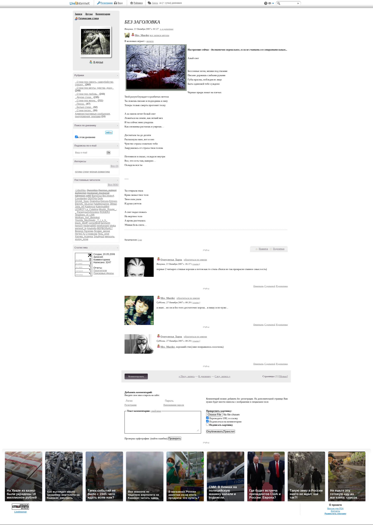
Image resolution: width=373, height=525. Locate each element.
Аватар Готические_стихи (95, 41)
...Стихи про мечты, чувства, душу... (94, 88)
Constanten (81, 198)
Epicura (104, 201)
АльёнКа (92, 228)
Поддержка (265, 3)
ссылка (195, 263)
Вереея (79, 231)
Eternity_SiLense (84, 204)
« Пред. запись (187, 376)
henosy (79, 225)
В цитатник (282, 286)
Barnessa (97, 195)
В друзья (98, 62)
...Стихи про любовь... (87, 94)
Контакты (335, 511)
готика (78, 171)
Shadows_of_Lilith (85, 214)
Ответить (258, 286)
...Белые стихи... (84, 107)
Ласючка (88, 231)
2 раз (140, 240)
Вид (271, 3)
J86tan (113, 204)
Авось (155, 3)
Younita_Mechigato (85, 220)
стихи (86, 171)
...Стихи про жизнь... (86, 100)
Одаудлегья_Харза (171, 259)
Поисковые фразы (103, 273)
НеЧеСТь (80, 233)
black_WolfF (81, 223)
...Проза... (80, 104)
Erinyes (113, 201)
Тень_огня (103, 233)
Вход (120, 3)
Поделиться (278, 248)
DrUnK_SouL (82, 201)
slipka (113, 225)
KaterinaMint (102, 206)
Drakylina (95, 201)
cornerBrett (94, 223)
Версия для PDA (335, 508)
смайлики (156, 410)
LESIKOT (80, 209)
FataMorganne (101, 204)
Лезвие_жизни (102, 231)
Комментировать (136, 376)
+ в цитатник (166, 28)
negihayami (103, 225)
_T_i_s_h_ (101, 220)
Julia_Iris (80, 206)
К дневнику (204, 376)
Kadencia (90, 206)
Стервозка (91, 233)
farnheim (105, 223)
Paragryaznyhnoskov (88, 212)
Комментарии (103, 14)
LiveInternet (80, 4)
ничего (150, 41)
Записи (78, 14)
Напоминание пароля (173, 405)
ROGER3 (105, 212)
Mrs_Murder (167, 298)
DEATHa (92, 198)
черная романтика (99, 171)
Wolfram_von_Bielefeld (87, 217)
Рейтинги (138, 3)
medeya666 (89, 225)
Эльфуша (99, 236)
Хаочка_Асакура (84, 236)
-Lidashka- (80, 190)
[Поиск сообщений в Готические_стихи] (108, 132)
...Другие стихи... (84, 97)
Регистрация (107, 3)
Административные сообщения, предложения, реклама (93, 115)
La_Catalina (91, 209)
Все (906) (113, 184)
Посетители (100, 270)
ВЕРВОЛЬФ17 (105, 228)
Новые (283, 376)
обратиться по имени (195, 259)
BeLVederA (108, 195)
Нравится (263, 248)
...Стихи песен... (83, 110)
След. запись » (222, 376)
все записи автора (159, 35)
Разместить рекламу (335, 513)
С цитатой (269, 286)
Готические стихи (76, 18)
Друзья (89, 14)
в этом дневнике (86, 137)
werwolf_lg (80, 228)
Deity (100, 198)
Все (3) (114, 166)
